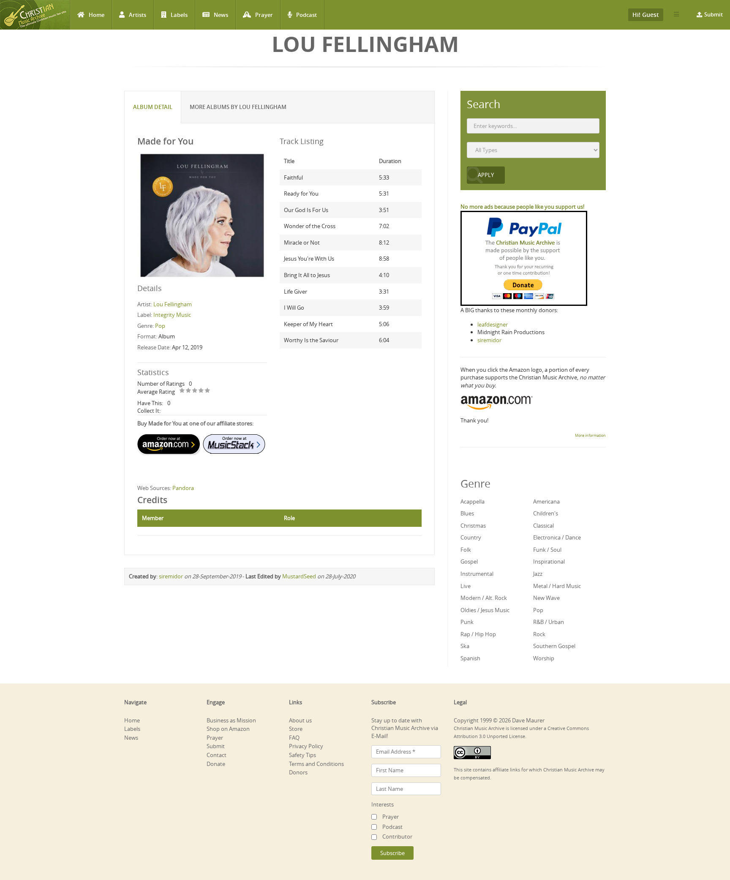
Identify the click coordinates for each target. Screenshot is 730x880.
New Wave (546, 598)
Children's (545, 513)
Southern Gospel (554, 646)
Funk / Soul (547, 549)
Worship (543, 658)
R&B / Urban (548, 622)
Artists (137, 15)
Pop (160, 326)
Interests (382, 804)
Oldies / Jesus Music (484, 610)
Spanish (470, 658)
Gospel (469, 561)
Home (96, 15)
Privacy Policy (306, 746)
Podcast (306, 15)
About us (300, 720)
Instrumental (476, 574)
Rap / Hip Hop (478, 634)
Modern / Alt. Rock (483, 598)
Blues (467, 513)
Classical (543, 525)
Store (295, 729)
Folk (465, 549)
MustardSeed (299, 576)
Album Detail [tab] (152, 107)
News (221, 15)
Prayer (264, 15)
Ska (464, 646)
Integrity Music (172, 315)
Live (465, 586)
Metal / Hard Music (557, 586)
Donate (216, 764)
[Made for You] (202, 215)
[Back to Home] (35, 15)
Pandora (183, 488)
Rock (539, 634)
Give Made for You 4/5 (201, 391)
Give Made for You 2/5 (188, 391)
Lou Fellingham (172, 304)
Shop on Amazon (228, 729)
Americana (546, 501)
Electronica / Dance (557, 537)
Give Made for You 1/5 (182, 391)
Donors (298, 772)
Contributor (397, 836)
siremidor (171, 576)
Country (470, 537)
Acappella (472, 501)
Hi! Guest (645, 15)
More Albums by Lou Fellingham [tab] (238, 107)
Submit (713, 14)
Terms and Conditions (316, 764)
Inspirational (549, 561)
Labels (179, 15)
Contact (216, 755)
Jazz (537, 574)
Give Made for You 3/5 (195, 391)
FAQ (294, 737)
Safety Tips (302, 755)
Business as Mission (231, 720)
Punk (467, 622)
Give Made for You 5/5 (207, 391)
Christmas (473, 525)
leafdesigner (492, 324)
